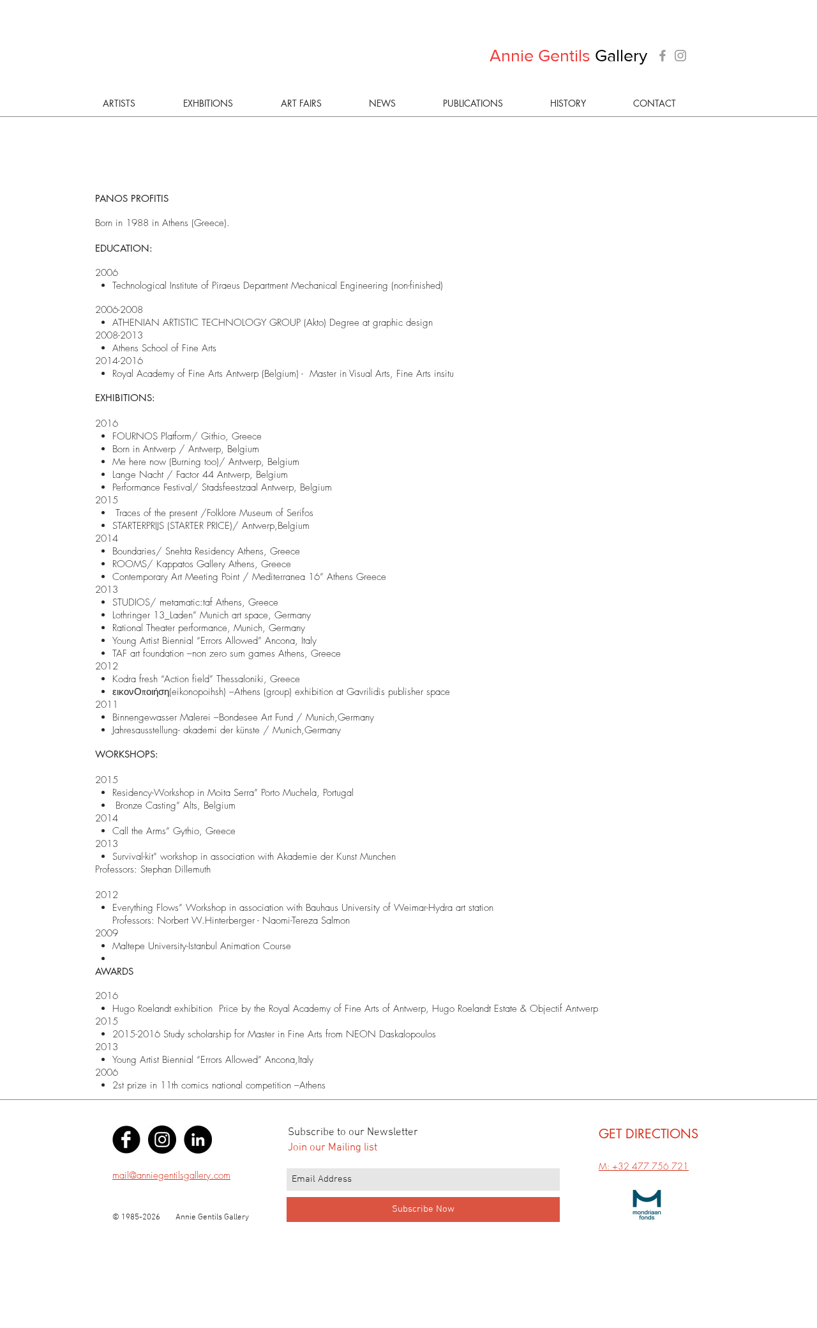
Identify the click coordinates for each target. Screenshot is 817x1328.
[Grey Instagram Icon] (680, 55)
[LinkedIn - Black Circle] (198, 1140)
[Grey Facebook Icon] (662, 55)
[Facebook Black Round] (126, 1140)
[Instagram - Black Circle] (162, 1140)
